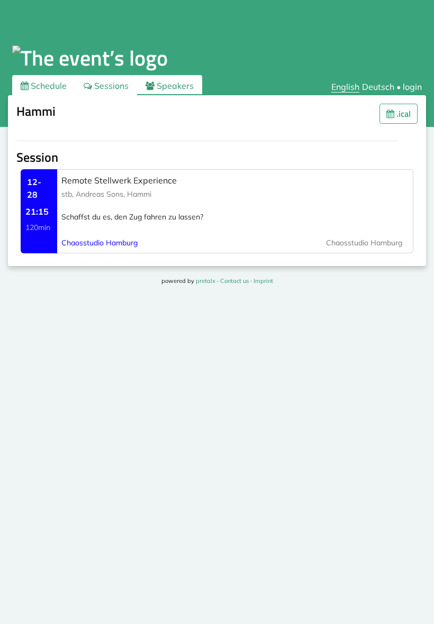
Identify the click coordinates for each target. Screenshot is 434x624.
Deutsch (378, 86)
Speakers (174, 85)
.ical (402, 113)
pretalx (205, 281)
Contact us (234, 281)
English (345, 86)
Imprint (263, 281)
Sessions (110, 85)
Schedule (48, 85)
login (412, 86)
